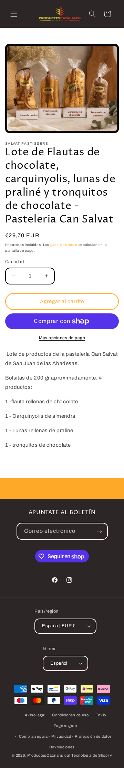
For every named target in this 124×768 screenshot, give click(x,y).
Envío (100, 715)
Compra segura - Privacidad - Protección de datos (65, 736)
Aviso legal (35, 715)
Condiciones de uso (70, 715)
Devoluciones (62, 747)
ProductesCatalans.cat (49, 755)
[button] (13, 13)
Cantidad (14, 261)
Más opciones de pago (62, 337)
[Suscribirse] (99, 531)
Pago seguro (66, 726)
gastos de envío (64, 245)
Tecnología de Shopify (91, 755)
